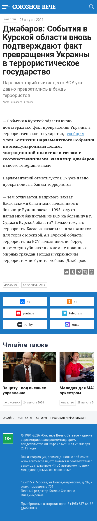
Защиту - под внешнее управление (24, 390)
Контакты (25, 418)
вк (28, 301)
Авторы (41, 418)
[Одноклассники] (72, 272)
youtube (28, 313)
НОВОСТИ (10, 19)
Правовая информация (68, 418)
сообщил (75, 133)
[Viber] (85, 272)
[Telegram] (79, 272)
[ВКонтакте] (66, 272)
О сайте (8, 418)
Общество (67, 402)
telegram (75, 313)
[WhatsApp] (91, 272)
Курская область (34, 285)
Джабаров (11, 285)
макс (75, 324)
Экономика (12, 402)
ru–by (28, 324)
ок (75, 301)
